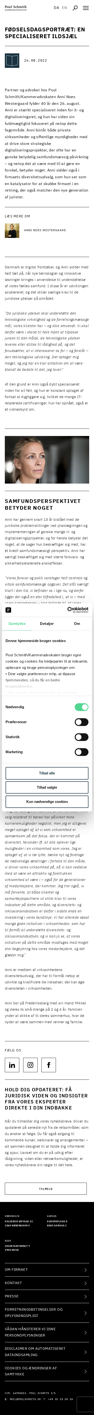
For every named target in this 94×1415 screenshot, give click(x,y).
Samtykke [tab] (17, 624)
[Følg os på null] (12, 1065)
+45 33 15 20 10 (60, 1399)
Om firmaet (16, 1270)
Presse (12, 1296)
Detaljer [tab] (47, 624)
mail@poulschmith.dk (25, 1399)
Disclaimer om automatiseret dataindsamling (35, 1352)
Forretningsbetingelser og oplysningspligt (33, 1313)
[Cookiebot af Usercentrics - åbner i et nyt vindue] (67, 610)
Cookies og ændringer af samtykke (31, 1371)
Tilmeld (46, 1188)
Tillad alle (47, 773)
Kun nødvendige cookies (47, 802)
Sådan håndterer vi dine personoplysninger (30, 1332)
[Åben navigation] (85, 8)
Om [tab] (77, 624)
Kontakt (13, 1283)
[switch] (81, 722)
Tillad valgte (47, 788)
